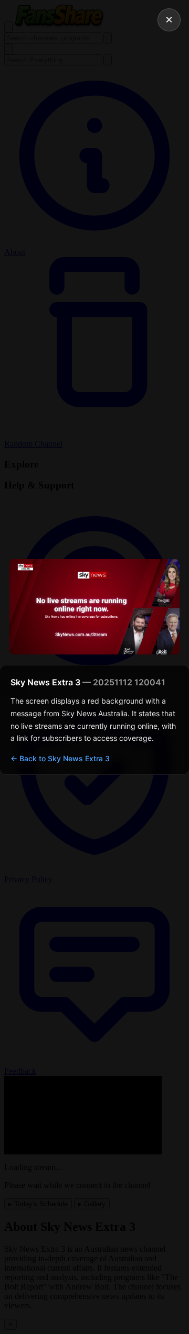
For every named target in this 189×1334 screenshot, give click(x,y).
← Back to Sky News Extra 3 (60, 758)
